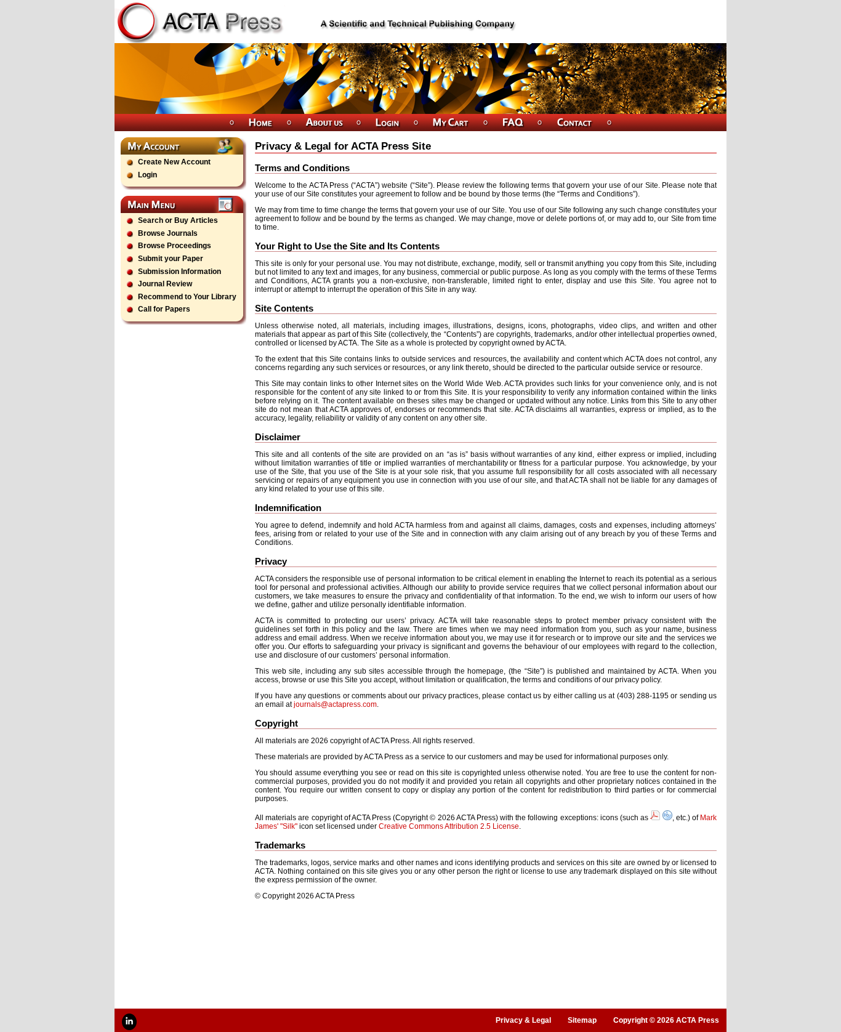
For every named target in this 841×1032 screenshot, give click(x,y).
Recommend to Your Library (187, 296)
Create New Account (174, 162)
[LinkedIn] (129, 1022)
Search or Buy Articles (178, 220)
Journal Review (165, 284)
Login (147, 175)
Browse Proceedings (174, 245)
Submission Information (179, 271)
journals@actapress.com (335, 704)
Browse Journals (168, 233)
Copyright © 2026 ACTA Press (666, 1020)
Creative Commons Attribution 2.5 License (449, 826)
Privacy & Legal (523, 1020)
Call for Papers (164, 309)
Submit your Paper (170, 258)
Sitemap (582, 1020)
